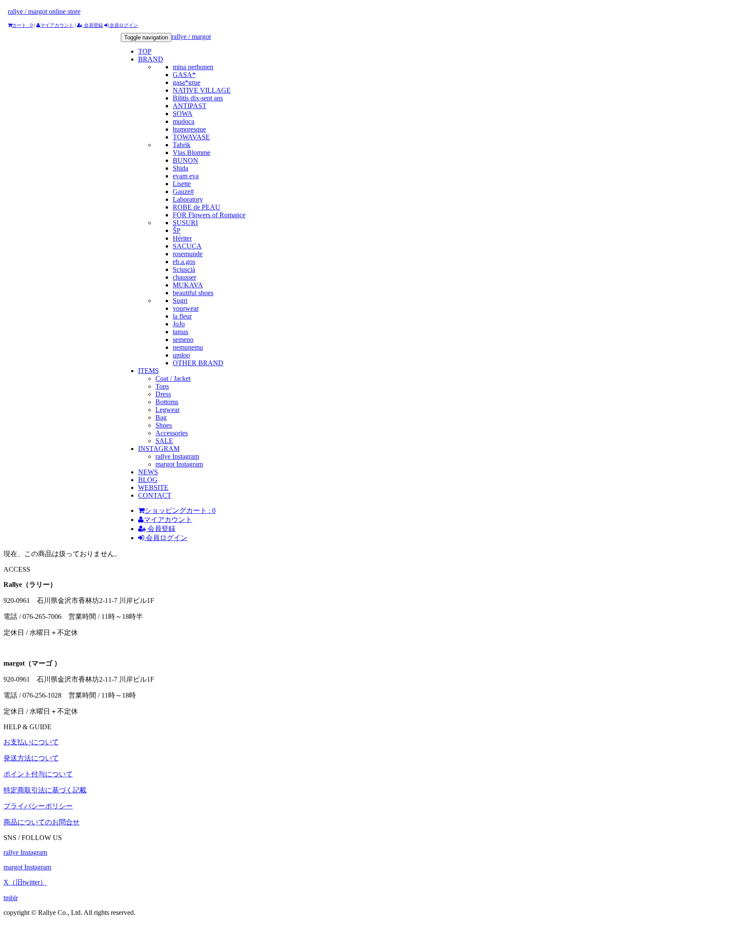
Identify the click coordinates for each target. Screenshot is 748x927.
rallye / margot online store (44, 11)
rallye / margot (191, 36)
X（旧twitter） (25, 882)
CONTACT (154, 495)
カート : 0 (22, 25)
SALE (164, 440)
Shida (180, 168)
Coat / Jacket (172, 378)
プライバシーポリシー (38, 806)
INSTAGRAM (159, 448)
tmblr (10, 897)
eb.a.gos (184, 261)
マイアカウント (57, 25)
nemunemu (188, 347)
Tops (162, 386)
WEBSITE (153, 487)
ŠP (177, 230)
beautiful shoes (193, 292)
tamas (180, 331)
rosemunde (188, 254)
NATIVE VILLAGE (202, 90)
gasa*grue (186, 82)
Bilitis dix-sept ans (198, 98)
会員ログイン (123, 25)
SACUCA (187, 246)
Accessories (171, 433)
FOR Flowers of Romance (209, 215)
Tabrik (181, 144)
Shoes (163, 425)
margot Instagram (179, 464)
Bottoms (166, 402)
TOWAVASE (191, 137)
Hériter (182, 238)
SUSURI (185, 222)
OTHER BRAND (198, 363)
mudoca (183, 121)
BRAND (150, 59)
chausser (184, 277)
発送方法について (31, 758)
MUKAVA (188, 285)
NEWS (148, 472)
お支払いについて (31, 742)
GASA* (184, 74)
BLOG (148, 479)
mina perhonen (193, 67)
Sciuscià (184, 269)
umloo (181, 355)
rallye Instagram (177, 456)
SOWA (183, 113)
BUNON (185, 160)
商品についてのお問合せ (41, 822)
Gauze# (183, 191)
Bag (161, 417)
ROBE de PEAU (196, 207)
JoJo (179, 324)
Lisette (182, 183)
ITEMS (148, 370)
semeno (183, 339)
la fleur (182, 316)
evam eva (186, 176)
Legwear (167, 409)
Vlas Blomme (191, 152)
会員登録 (93, 25)
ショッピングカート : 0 (180, 510)
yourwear (186, 308)
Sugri (180, 300)
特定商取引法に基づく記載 (45, 790)
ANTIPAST (189, 105)
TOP (145, 51)
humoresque (189, 129)
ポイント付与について (38, 774)
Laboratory (188, 199)
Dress (163, 394)
